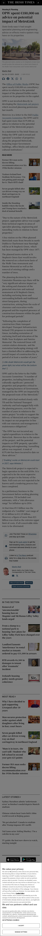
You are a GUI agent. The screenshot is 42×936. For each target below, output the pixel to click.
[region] (21, 899)
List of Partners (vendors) (10, 920)
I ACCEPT (21, 925)
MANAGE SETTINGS (21, 932)
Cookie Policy (20, 893)
